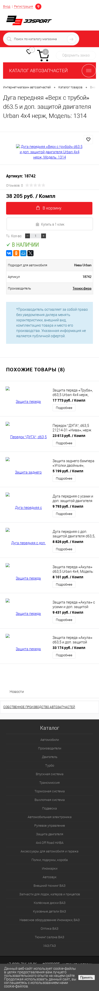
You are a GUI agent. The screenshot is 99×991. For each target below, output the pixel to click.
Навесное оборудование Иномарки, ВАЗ (50, 920)
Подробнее (64, 408)
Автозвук (50, 877)
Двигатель (49, 757)
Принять (86, 977)
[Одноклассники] (16, 253)
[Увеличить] (49, 152)
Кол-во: (16, 235)
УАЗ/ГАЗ (49, 946)
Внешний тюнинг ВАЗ (49, 886)
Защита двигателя (49, 834)
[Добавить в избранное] (88, 139)
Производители (49, 748)
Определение (38, 6)
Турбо (49, 765)
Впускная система (49, 774)
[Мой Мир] (23, 253)
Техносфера (82, 288)
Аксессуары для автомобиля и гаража (49, 851)
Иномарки (49, 868)
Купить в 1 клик (52, 224)
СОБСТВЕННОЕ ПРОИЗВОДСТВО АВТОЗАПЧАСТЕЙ (39, 707)
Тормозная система (50, 791)
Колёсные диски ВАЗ (49, 903)
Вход (6, 6)
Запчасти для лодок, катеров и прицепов (49, 894)
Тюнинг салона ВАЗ (49, 937)
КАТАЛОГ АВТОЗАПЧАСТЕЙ (38, 70)
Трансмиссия (49, 783)
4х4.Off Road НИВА (49, 843)
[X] (30, 253)
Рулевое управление (49, 825)
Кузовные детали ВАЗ (49, 911)
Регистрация (23, 6)
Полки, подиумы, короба (49, 860)
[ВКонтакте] (9, 253)
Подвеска (49, 808)
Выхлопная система (50, 800)
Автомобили (49, 740)
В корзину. (52, 208)
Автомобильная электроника (50, 817)
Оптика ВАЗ (49, 928)
